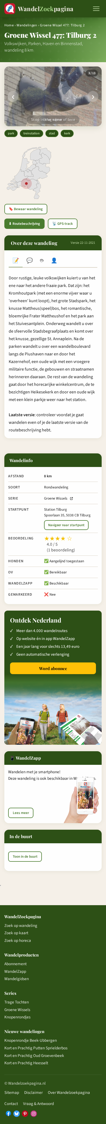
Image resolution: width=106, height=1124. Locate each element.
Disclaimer (33, 1092)
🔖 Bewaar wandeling (26, 209)
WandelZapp (15, 971)
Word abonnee (53, 668)
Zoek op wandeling (20, 926)
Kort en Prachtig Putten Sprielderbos (35, 1048)
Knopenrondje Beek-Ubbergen (30, 1040)
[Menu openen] (96, 8)
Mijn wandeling (54, 261)
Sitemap (11, 1092)
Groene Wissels (55, 498)
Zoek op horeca (17, 940)
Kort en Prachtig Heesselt (26, 1063)
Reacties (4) (29, 261)
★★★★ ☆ (58, 539)
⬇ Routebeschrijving (24, 223)
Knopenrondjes (17, 1017)
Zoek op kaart (16, 933)
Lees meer (21, 812)
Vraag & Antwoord (38, 1104)
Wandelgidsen (16, 979)
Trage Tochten (16, 1002)
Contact (11, 1104)
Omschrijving (16, 261)
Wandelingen (27, 25)
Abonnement (15, 964)
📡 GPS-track (62, 223)
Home (9, 25)
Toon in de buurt (25, 856)
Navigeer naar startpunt (66, 525)
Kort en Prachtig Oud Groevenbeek (34, 1056)
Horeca (41, 261)
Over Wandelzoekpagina (69, 1092)
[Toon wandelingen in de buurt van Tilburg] (26, 183)
